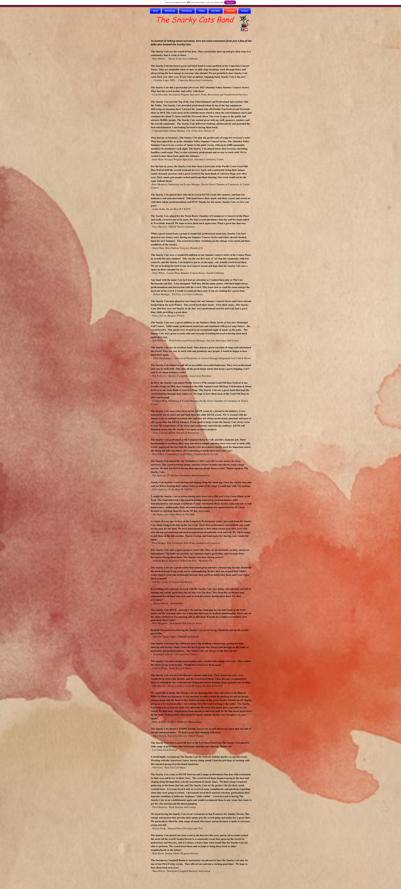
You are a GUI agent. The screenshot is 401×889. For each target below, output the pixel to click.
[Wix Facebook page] (242, 29)
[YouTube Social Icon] (246, 29)
